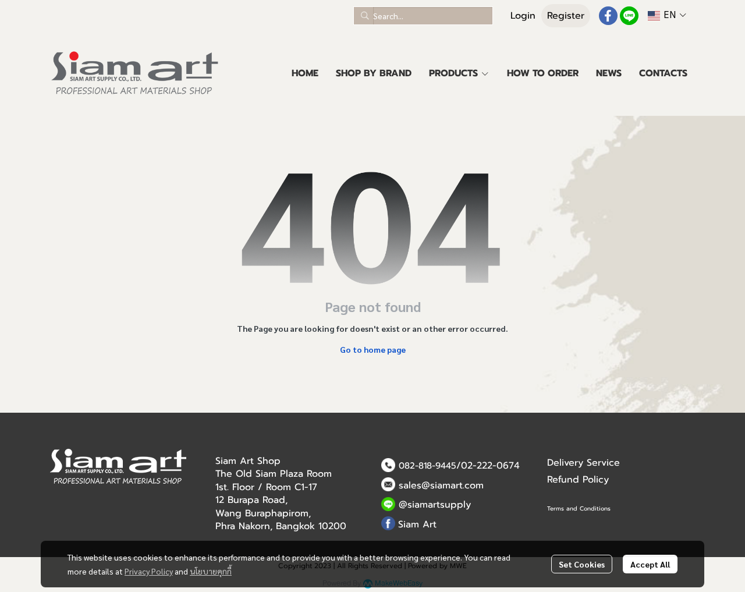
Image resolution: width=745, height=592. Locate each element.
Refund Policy (578, 480)
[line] (629, 15)
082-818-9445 (427, 465)
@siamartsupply (435, 505)
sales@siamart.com (441, 485)
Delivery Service (583, 463)
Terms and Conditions (579, 508)
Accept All (650, 564)
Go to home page (373, 349)
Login (522, 16)
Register (565, 16)
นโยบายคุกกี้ (211, 571)
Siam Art (417, 524)
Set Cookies (582, 564)
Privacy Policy (149, 571)
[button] (423, 15)
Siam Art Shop (248, 461)
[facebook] (608, 15)
